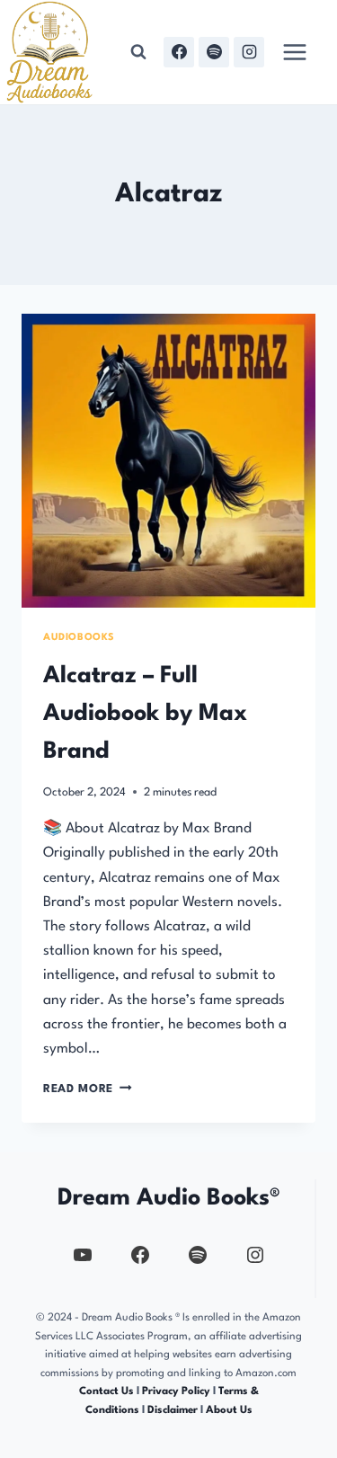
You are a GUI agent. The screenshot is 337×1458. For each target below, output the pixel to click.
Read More (87, 1089)
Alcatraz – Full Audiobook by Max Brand (145, 713)
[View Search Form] (138, 52)
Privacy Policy (177, 1391)
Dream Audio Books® (169, 1198)
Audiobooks (79, 638)
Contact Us (106, 1391)
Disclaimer (172, 1410)
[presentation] (168, 461)
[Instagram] (249, 52)
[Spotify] (214, 52)
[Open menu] (294, 51)
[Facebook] (179, 52)
